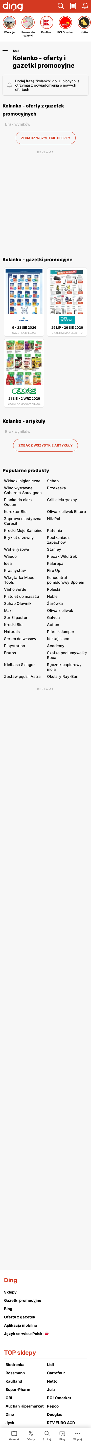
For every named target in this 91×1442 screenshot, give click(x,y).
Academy (55, 645)
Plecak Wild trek (62, 556)
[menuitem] (14, 1435)
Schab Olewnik (17, 603)
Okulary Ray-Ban (62, 676)
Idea (8, 563)
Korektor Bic (15, 511)
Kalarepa (55, 563)
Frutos (10, 652)
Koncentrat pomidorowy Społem (65, 580)
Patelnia (54, 530)
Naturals (12, 631)
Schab (53, 480)
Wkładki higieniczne (22, 480)
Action (53, 624)
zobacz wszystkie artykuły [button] (45, 445)
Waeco (10, 556)
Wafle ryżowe (16, 549)
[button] (61, 6)
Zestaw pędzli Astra (22, 676)
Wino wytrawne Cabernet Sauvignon (23, 490)
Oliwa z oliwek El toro (66, 511)
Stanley (54, 549)
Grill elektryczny (62, 499)
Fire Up (53, 570)
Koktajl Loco (58, 638)
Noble (52, 596)
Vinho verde (15, 589)
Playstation (14, 645)
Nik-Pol (53, 518)
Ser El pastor (16, 617)
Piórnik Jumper (60, 631)
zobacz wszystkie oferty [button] (45, 138)
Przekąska (56, 488)
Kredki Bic (13, 624)
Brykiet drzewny (19, 537)
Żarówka (55, 603)
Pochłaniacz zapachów (58, 540)
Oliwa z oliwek (60, 610)
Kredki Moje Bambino (23, 530)
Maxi (8, 610)
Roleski (53, 589)
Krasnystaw (15, 570)
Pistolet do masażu (21, 596)
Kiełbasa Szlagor (19, 664)
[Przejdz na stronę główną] (13, 7)
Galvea (53, 617)
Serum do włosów (20, 638)
